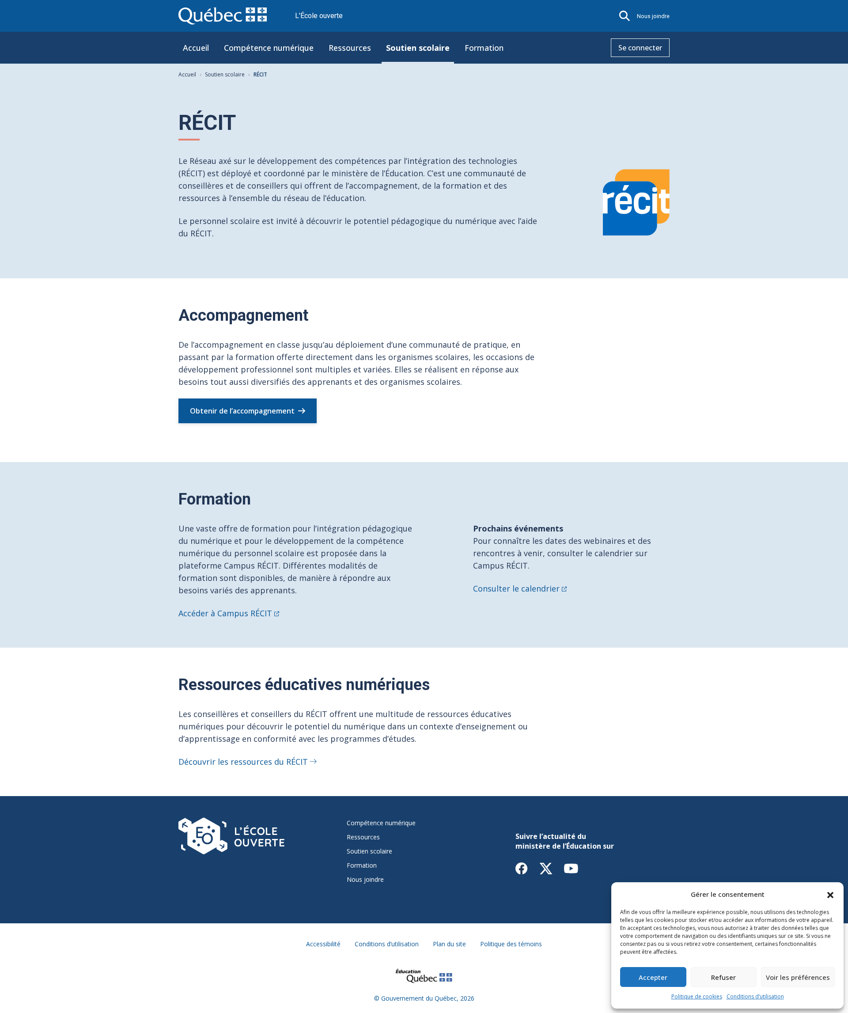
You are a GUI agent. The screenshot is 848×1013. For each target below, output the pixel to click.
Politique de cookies (696, 996)
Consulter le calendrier (516, 588)
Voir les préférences (798, 977)
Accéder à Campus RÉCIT (225, 613)
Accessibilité (323, 944)
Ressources (350, 47)
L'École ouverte (319, 15)
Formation (484, 47)
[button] (830, 894)
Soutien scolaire (418, 47)
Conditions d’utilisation (755, 996)
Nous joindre (653, 16)
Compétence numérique (269, 47)
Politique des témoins (511, 944)
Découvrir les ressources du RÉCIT (243, 761)
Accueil (196, 47)
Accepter (653, 977)
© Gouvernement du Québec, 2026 (424, 998)
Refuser (723, 977)
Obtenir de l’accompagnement (242, 411)
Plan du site (449, 944)
